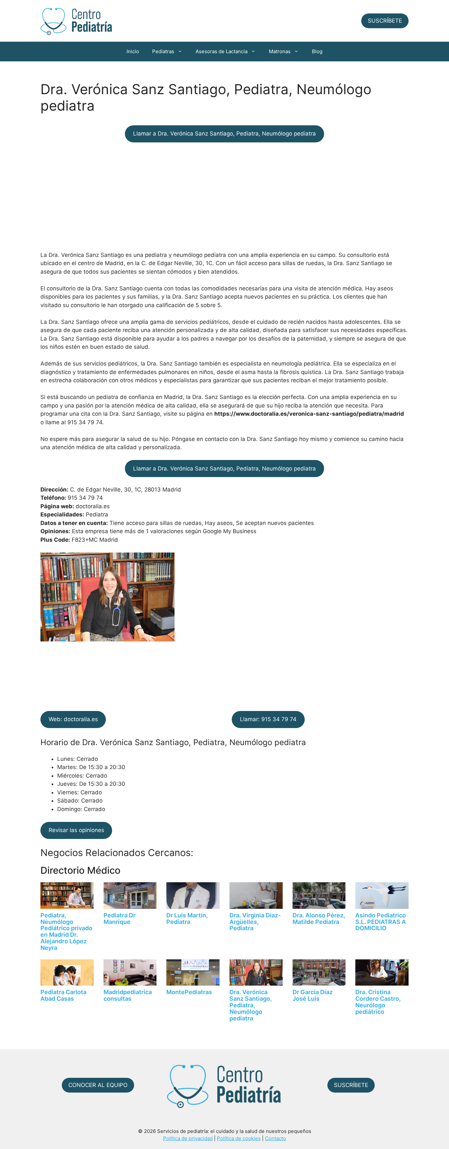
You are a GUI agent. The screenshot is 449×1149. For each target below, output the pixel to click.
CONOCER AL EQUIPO (98, 1085)
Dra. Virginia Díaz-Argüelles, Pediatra (255, 922)
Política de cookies (239, 1138)
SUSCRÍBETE (385, 20)
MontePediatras (189, 992)
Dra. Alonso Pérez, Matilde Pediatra (319, 918)
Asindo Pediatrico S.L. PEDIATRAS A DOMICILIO (380, 922)
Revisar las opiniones (76, 830)
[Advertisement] (224, 196)
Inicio (133, 51)
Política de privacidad (188, 1138)
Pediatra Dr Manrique (119, 918)
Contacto (275, 1138)
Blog (317, 51)
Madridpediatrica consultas (128, 995)
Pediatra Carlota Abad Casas (63, 995)
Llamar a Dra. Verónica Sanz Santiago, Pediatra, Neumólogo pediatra (224, 133)
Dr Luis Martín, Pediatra (187, 918)
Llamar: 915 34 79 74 (268, 719)
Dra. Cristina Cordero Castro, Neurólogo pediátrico (378, 1002)
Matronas (280, 51)
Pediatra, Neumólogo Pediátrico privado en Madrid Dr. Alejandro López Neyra (66, 931)
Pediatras (163, 51)
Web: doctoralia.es (73, 719)
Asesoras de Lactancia (222, 51)
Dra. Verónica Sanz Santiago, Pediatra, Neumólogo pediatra (250, 1005)
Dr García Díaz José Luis (313, 995)
